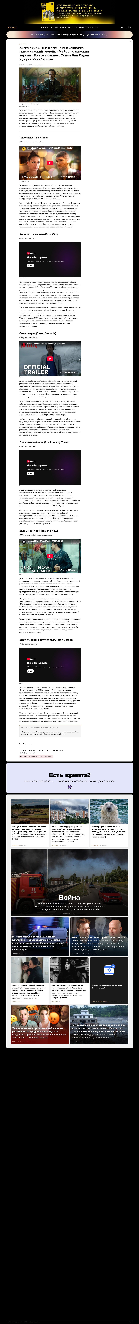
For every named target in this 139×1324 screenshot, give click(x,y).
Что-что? (32, 753)
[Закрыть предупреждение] (130, 1322)
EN (130, 27)
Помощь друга (92, 27)
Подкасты (72, 27)
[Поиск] (126, 27)
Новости (44, 27)
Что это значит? (33, 1322)
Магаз (81, 27)
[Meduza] (12, 27)
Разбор (63, 27)
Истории (54, 27)
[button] (50, 85)
